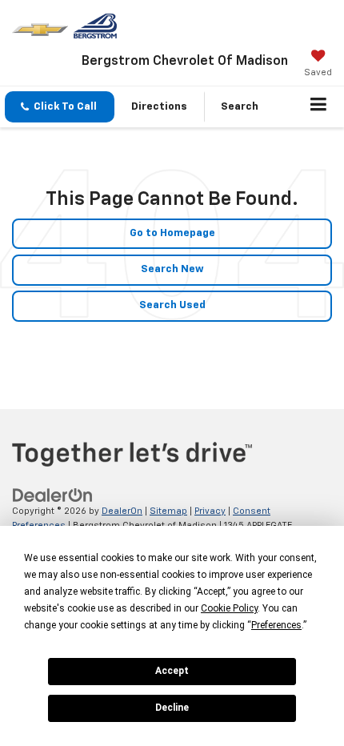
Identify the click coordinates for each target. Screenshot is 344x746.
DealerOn (122, 511)
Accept (172, 670)
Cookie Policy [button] (229, 608)
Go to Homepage (172, 233)
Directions (159, 107)
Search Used (172, 305)
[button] (59, 106)
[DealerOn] (53, 495)
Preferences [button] (276, 625)
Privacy (210, 511)
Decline (172, 707)
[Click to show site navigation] (319, 107)
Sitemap (168, 511)
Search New (172, 269)
